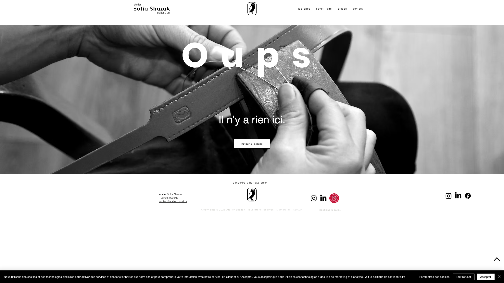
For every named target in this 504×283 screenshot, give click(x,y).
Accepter (485, 277)
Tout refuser (463, 277)
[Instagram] (314, 198)
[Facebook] (468, 196)
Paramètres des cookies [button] (434, 277)
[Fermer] (499, 277)
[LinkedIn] (323, 198)
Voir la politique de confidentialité (384, 277)
